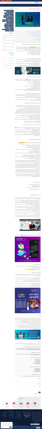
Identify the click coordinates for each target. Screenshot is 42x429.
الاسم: (40, 380)
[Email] (25, 416)
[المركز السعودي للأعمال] (37, 424)
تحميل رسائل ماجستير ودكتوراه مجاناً (9, 18)
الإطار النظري (8, 10)
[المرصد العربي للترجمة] (36, 424)
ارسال (39, 392)
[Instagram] (26, 415)
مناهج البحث (4, 21)
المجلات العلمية (11, 21)
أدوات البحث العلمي (7, 14)
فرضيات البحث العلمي (12, 55)
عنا (33, 2)
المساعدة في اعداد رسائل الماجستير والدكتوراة (9, 25)
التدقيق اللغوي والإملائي (28, 406)
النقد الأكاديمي (21, 406)
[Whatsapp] (28, 416)
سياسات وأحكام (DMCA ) (19, 426)
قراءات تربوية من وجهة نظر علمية (5, 29)
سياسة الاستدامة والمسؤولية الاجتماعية (13, 426)
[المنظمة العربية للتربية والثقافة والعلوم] (34, 424)
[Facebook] (30, 415)
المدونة (17, 2)
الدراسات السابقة (11, 14)
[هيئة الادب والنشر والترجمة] (32, 424)
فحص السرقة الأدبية (7, 406)
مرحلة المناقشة (11, 10)
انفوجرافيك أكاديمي (26, 2)
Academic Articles (11, 29)
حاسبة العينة (7, 2)
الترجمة (5, 10)
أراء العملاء (10, 2)
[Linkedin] (27, 415)
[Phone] (27, 416)
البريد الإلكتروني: (39, 383)
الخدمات (32, 2)
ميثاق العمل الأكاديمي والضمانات (24, 426)
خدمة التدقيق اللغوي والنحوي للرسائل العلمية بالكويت (9, 35)
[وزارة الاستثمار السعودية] (38, 424)
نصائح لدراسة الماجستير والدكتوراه (10, 22)
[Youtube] (24, 415)
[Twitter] (28, 415)
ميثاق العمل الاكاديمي (20, 2)
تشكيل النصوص (14, 2)
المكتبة (29, 2)
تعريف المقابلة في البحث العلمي (11, 60)
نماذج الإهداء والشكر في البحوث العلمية (10, 65)
